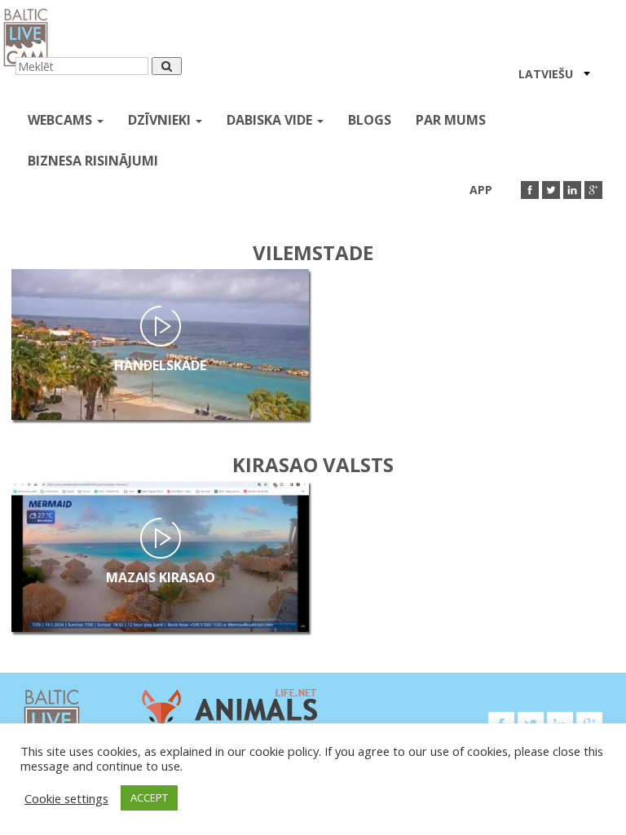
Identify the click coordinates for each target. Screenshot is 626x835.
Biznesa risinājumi (93, 161)
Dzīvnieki (161, 120)
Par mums (451, 120)
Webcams (61, 120)
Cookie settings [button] (66, 798)
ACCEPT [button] (149, 797)
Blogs (369, 120)
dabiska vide (271, 120)
